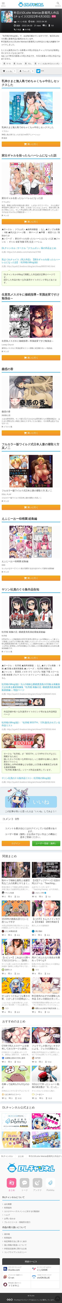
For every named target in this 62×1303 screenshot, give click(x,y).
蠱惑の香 (6, 411)
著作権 (7, 1234)
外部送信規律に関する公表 (15, 1248)
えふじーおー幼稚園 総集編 (15, 561)
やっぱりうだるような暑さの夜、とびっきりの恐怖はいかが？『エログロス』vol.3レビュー (16, 1000)
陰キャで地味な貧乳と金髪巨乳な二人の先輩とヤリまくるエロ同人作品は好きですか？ (16, 883)
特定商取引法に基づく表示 (15, 1241)
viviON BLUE (44, 1276)
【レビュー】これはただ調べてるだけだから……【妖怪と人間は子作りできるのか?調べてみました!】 (16, 962)
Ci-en (15, 1276)
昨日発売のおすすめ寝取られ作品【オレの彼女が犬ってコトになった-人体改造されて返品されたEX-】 (46, 1000)
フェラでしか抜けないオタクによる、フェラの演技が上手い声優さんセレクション (46, 1048)
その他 (27, 29)
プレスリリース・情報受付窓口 (17, 1222)
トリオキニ (14, 1284)
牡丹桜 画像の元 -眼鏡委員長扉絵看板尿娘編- (24, 632)
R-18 (9, 64)
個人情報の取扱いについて (15, 1245)
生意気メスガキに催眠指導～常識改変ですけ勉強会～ (28, 341)
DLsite (19, 64)
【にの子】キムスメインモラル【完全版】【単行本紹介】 (46, 920)
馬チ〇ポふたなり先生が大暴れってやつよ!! (46, 959)
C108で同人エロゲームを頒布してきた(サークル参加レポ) (15, 1048)
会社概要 (8, 1204)
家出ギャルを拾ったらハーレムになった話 (22, 198)
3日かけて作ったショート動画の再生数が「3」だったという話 (45, 1087)
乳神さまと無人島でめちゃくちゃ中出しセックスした (28, 127)
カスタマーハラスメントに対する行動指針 (22, 1211)
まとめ (21, 1156)
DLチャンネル (31, 4)
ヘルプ (7, 1215)
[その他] (42, 71)
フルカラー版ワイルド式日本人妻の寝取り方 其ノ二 (27, 490)
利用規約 (8, 1208)
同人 (30, 64)
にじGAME (44, 1268)
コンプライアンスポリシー (15, 1252)
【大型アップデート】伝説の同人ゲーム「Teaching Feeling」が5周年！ (46, 883)
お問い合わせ (9, 1218)
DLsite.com (14, 1268)
